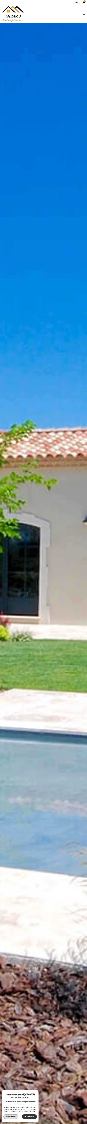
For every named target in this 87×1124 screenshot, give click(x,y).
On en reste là (28, 1093)
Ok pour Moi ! (29, 1116)
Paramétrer (11, 1116)
